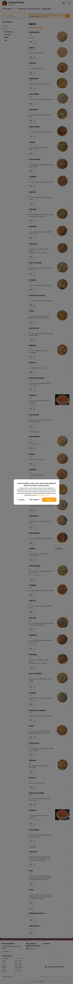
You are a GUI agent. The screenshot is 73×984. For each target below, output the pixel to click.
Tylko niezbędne (34, 499)
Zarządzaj (21, 499)
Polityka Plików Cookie (42, 495)
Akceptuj (49, 499)
